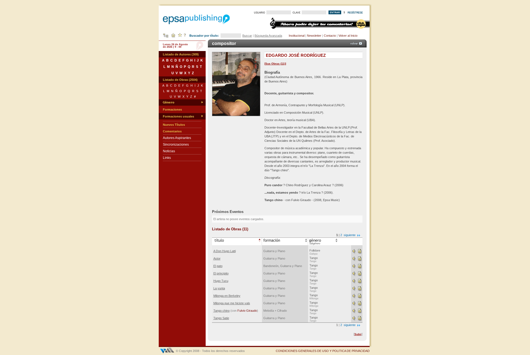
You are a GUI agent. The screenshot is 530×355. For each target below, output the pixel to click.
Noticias (169, 151)
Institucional (296, 35)
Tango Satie (221, 318)
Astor (217, 258)
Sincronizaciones (176, 144)
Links (167, 158)
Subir (358, 334)
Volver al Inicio (347, 35)
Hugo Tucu (220, 280)
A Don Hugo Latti (224, 251)
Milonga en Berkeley (226, 295)
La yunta (219, 288)
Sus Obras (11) (275, 63)
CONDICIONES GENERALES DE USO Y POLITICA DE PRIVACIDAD (323, 351)
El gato (217, 266)
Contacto (330, 35)
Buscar (247, 35)
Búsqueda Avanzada (268, 35)
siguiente (350, 235)
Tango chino (221, 310)
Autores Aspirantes (177, 138)
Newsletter (314, 35)
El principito (221, 273)
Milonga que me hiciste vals (231, 303)
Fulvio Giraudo (247, 310)
